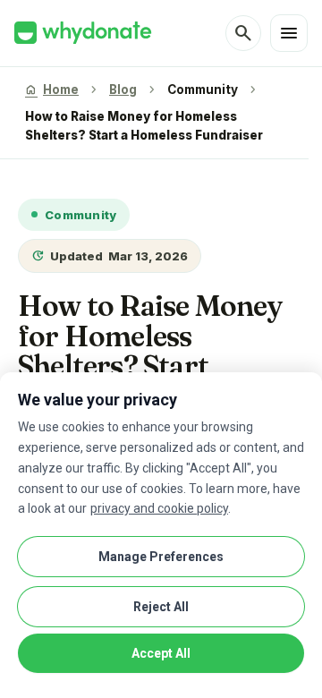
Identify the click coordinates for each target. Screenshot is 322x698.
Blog (123, 89)
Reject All (161, 607)
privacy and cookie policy (159, 508)
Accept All (161, 653)
